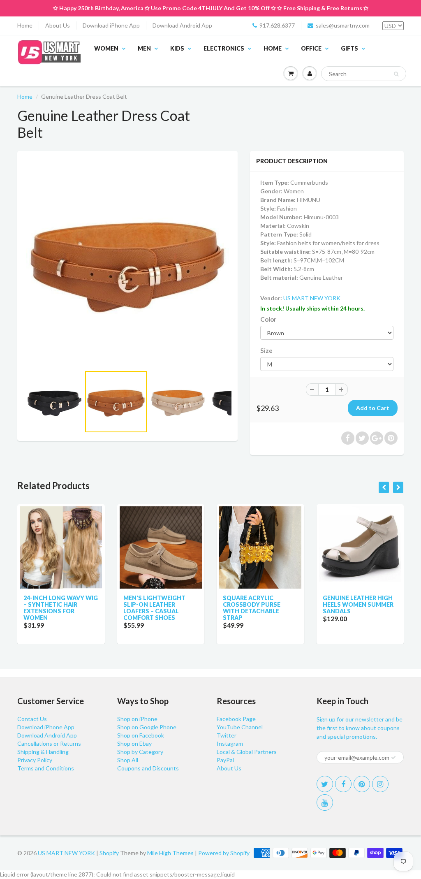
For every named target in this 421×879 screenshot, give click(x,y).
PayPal (225, 759)
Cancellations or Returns (49, 743)
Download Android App (182, 25)
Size (266, 350)
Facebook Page (236, 718)
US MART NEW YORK (311, 298)
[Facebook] (343, 784)
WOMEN (106, 48)
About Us (57, 25)
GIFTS (349, 48)
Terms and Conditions (45, 768)
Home (24, 25)
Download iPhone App (111, 25)
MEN (144, 48)
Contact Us (32, 718)
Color (268, 319)
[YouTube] (325, 802)
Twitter (226, 735)
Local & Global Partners (247, 751)
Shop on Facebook (140, 735)
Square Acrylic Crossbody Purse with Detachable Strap (251, 607)
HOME (273, 48)
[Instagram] (380, 784)
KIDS (177, 48)
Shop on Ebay (134, 743)
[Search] (396, 74)
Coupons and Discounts (148, 768)
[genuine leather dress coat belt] (127, 262)
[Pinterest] (362, 784)
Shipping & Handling (43, 751)
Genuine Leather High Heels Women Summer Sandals (358, 604)
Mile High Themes (170, 852)
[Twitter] (325, 784)
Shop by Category (140, 751)
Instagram (230, 743)
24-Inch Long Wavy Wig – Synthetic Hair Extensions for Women (60, 607)
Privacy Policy (34, 759)
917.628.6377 (277, 25)
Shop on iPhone (137, 718)
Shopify (109, 852)
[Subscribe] (393, 757)
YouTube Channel (240, 727)
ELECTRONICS (224, 48)
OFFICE (311, 48)
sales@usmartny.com (343, 25)
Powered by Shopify (224, 852)
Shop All (127, 759)
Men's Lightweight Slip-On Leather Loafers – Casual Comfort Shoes (154, 607)
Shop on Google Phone (146, 727)
